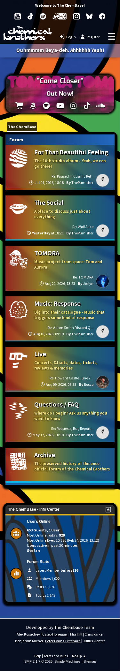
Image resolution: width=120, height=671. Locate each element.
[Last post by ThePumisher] (102, 180)
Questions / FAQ (56, 404)
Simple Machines (67, 661)
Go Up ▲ (79, 656)
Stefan (33, 550)
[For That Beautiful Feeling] (18, 158)
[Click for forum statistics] (18, 574)
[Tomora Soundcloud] (100, 106)
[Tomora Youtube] (60, 106)
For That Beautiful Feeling (71, 152)
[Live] (18, 360)
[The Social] (18, 209)
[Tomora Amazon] (33, 106)
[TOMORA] (18, 259)
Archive (44, 455)
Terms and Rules (56, 656)
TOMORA (46, 253)
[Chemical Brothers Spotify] (43, 16)
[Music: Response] (18, 310)
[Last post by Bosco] (102, 382)
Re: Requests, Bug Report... (72, 428)
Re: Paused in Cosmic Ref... (72, 176)
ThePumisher (82, 182)
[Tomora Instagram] (73, 106)
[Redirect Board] (18, 461)
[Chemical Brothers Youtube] (17, 16)
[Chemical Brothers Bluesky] (89, 16)
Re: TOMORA (83, 277)
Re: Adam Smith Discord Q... (70, 327)
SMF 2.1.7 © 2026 (38, 661)
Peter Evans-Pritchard (63, 640)
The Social (48, 202)
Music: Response (57, 303)
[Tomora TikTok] (87, 106)
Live (40, 354)
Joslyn (88, 283)
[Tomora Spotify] (46, 106)
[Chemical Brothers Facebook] (102, 16)
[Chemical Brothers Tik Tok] (30, 16)
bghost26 (69, 570)
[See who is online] (18, 533)
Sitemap (90, 661)
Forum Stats (38, 562)
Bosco (88, 384)
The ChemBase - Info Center (34, 509)
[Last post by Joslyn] (102, 281)
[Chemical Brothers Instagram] (76, 16)
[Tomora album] (19, 106)
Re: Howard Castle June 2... (71, 378)
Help (37, 656)
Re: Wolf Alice (82, 226)
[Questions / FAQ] (18, 410)
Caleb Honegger (55, 634)
